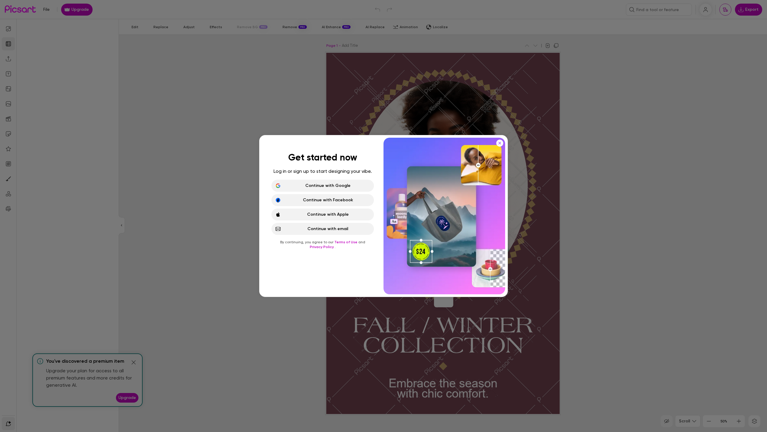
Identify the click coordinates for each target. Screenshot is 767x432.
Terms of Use (346, 242)
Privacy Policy (322, 247)
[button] (383, 216)
